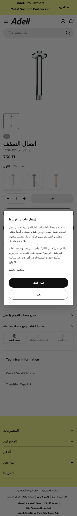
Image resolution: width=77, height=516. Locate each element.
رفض (38, 294)
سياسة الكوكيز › (17, 270)
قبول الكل (38, 282)
